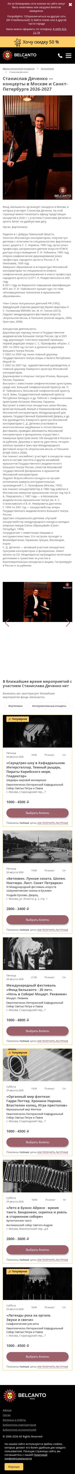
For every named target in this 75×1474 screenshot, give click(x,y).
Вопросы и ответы (14, 1420)
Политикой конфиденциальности (26, 1456)
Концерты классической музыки (19, 55)
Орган (7, 1415)
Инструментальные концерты (49, 706)
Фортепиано (15, 706)
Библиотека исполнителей (19, 1429)
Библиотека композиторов (19, 1424)
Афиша (7, 1410)
